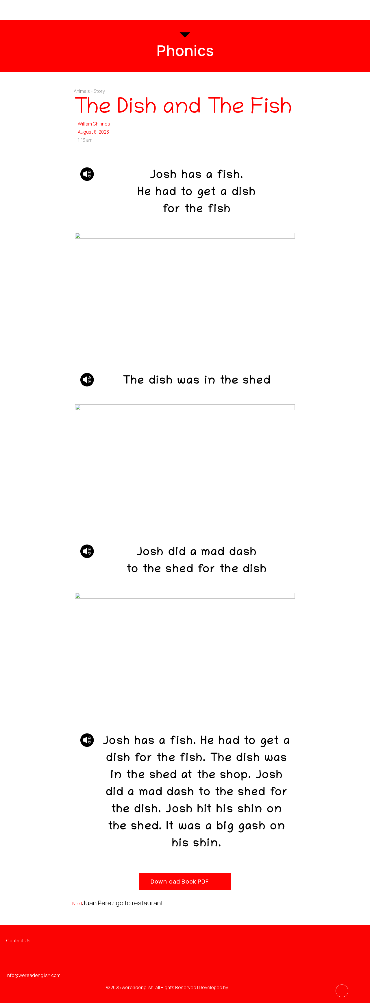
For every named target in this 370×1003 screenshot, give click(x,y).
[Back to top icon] (342, 990)
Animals (82, 91)
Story (99, 91)
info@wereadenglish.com (33, 975)
